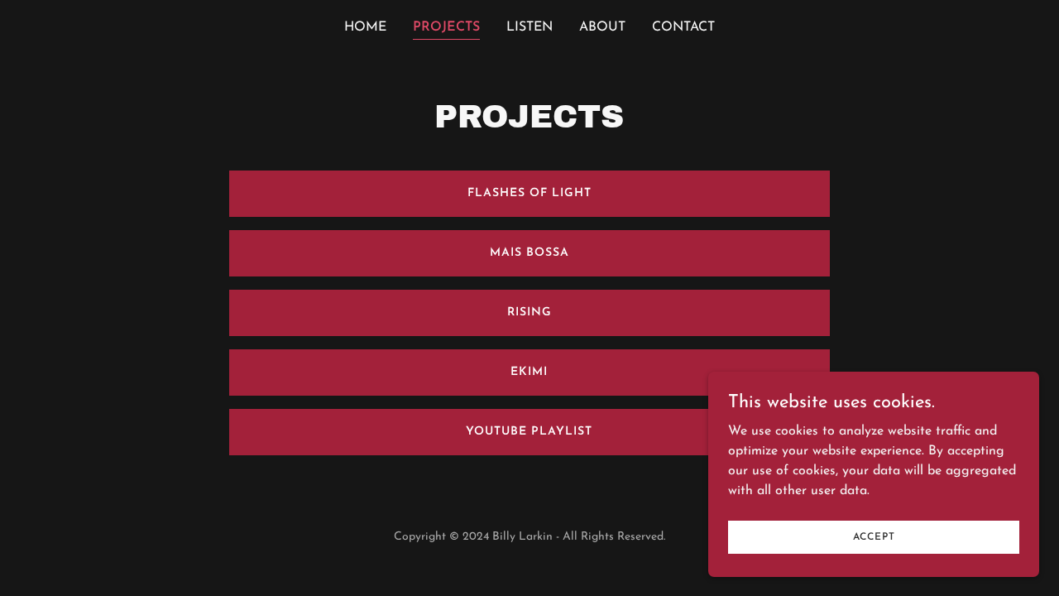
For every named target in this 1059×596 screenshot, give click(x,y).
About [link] (602, 27)
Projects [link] (446, 27)
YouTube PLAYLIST (529, 431)
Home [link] (365, 27)
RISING (529, 312)
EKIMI (529, 372)
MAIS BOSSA (529, 253)
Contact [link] (683, 27)
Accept (874, 536)
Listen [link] (529, 27)
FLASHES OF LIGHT (529, 193)
